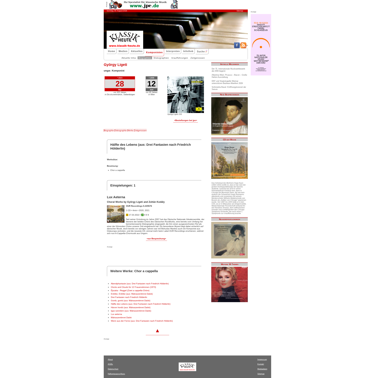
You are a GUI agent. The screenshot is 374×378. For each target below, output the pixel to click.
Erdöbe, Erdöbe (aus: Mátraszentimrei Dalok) (132, 294)
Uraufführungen (179, 58)
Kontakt (260, 364)
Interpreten (173, 51)
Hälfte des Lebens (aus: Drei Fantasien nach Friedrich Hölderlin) (140, 304)
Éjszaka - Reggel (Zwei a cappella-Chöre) (130, 290)
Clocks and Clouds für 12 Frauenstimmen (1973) (133, 287)
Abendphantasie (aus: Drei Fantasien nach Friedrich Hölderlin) (140, 284)
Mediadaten (262, 369)
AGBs (110, 364)
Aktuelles (137, 51)
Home (111, 51)
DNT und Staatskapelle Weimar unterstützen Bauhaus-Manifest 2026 (227, 82)
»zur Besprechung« (156, 238)
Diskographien (161, 58)
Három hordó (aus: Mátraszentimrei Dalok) (130, 307)
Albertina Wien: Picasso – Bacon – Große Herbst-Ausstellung (229, 76)
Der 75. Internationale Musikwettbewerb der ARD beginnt (228, 70)
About (110, 359)
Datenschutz (113, 369)
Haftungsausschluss (116, 374)
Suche (201, 51)
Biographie (109, 130)
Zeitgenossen (198, 58)
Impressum (262, 359)
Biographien (144, 58)
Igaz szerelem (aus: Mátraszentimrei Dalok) (131, 311)
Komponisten (154, 52)
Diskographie (121, 130)
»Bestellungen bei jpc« (185, 120)
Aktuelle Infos (129, 58)
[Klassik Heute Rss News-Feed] (243, 47)
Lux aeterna (116, 314)
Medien (123, 51)
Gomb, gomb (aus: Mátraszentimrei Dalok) (130, 301)
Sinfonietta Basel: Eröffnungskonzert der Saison (229, 88)
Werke (130, 130)
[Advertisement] (141, 253)
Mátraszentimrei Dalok (121, 317)
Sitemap (240, 11)
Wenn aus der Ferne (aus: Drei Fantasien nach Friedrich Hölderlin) (142, 321)
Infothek (188, 51)
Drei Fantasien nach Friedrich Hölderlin (129, 297)
